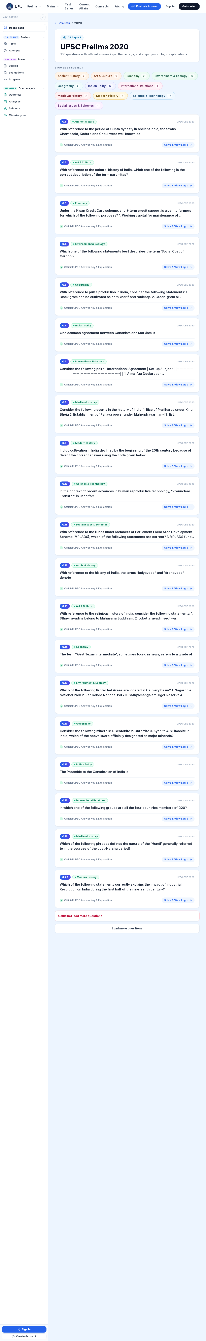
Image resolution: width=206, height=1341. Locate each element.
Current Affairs (84, 6)
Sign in (170, 6)
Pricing (119, 6)
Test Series (69, 6)
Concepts (102, 6)
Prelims (64, 23)
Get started (189, 6)
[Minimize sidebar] (43, 17)
